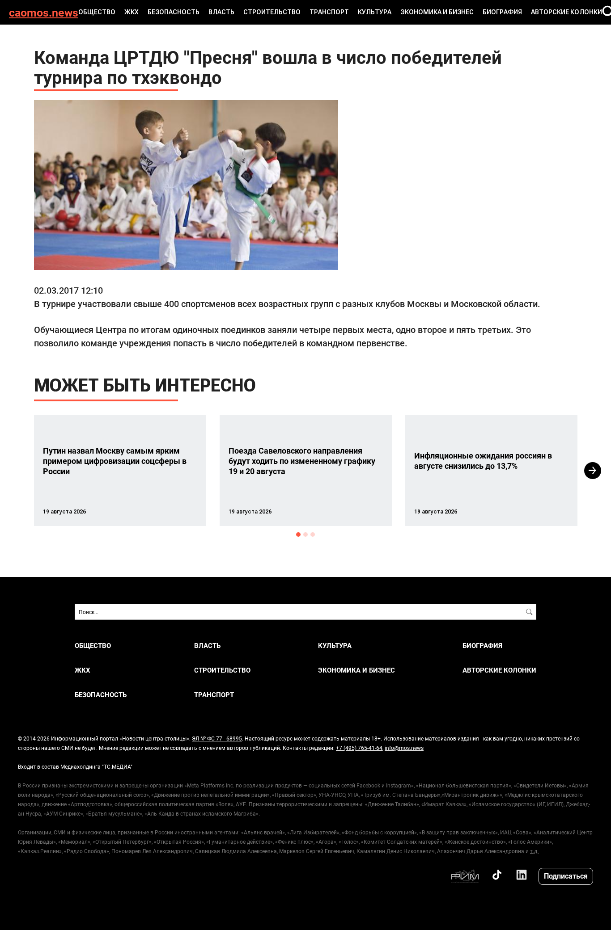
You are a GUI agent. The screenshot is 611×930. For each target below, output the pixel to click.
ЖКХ (131, 12)
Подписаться (566, 875)
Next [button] (592, 470)
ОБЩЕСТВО (96, 12)
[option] (120, 470)
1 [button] (298, 534)
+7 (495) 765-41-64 (359, 747)
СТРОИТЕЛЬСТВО (272, 12)
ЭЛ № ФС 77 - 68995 (217, 738)
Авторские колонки (566, 12)
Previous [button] (17, 470)
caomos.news (43, 12)
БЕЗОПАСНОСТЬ (173, 12)
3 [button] (312, 534)
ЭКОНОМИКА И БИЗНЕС (437, 12)
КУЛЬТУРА (374, 12)
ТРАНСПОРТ (329, 12)
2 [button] (305, 534)
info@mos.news (404, 747)
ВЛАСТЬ (221, 12)
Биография (502, 12)
